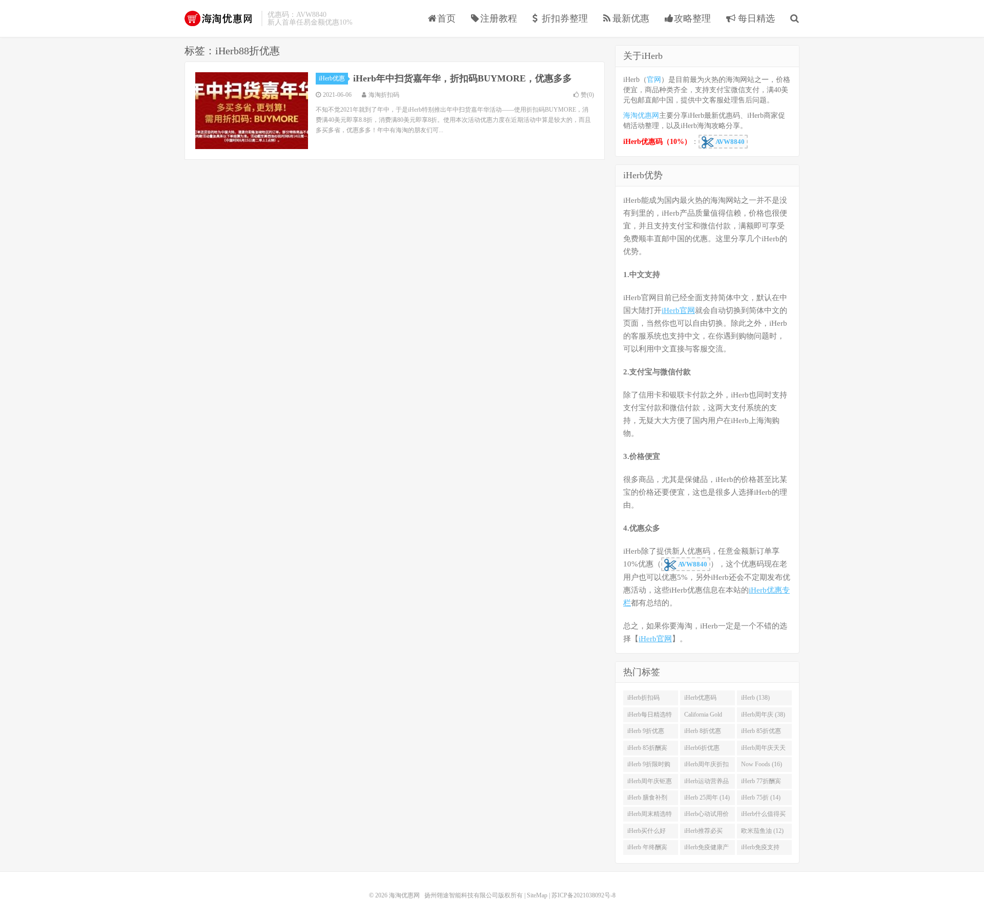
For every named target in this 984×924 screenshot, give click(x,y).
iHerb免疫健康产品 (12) (706, 849)
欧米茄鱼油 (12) (762, 830)
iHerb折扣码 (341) (643, 699)
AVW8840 (729, 141)
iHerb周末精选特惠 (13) (649, 816)
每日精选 (755, 18)
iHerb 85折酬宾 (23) (647, 749)
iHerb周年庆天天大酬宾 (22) (763, 749)
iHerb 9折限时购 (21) (648, 766)
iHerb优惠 (332, 78)
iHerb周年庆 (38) (763, 714)
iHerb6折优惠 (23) (702, 749)
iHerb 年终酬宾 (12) (647, 849)
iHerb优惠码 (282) (700, 699)
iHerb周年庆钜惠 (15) (649, 783)
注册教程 (498, 18)
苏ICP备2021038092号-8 (583, 895)
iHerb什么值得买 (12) (763, 816)
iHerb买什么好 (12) (646, 832)
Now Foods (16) (761, 764)
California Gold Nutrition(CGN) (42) (704, 716)
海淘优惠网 (220, 18)
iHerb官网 (678, 310)
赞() (587, 94)
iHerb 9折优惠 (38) (645, 733)
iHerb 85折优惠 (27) (761, 733)
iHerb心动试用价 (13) (706, 816)
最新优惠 (630, 18)
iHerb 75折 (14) (761, 797)
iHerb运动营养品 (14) (706, 783)
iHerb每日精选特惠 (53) (649, 716)
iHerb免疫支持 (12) (760, 849)
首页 (446, 18)
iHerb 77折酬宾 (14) (761, 783)
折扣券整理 (565, 18)
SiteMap (537, 895)
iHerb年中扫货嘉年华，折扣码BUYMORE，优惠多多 (462, 78)
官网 (654, 79)
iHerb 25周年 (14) (707, 797)
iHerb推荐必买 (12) (703, 832)
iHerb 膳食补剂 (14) (647, 799)
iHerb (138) (755, 697)
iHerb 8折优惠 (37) (702, 733)
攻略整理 (692, 18)
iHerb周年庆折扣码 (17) (706, 766)
